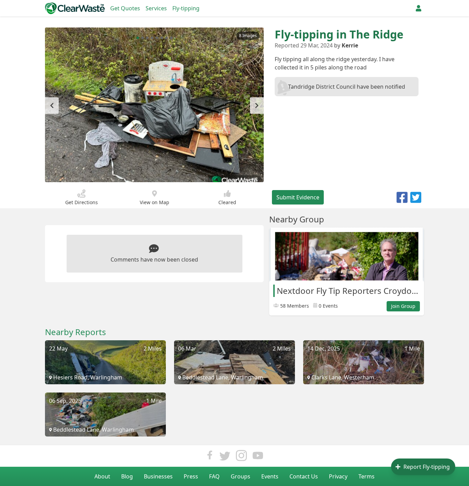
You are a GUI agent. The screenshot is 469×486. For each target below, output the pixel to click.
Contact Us (303, 476)
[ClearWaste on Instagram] (241, 457)
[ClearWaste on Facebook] (210, 457)
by (346, 45)
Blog (127, 476)
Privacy (338, 476)
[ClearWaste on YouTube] (257, 457)
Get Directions (81, 202)
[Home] (75, 8)
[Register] (418, 8)
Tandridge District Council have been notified (346, 86)
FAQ (214, 476)
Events (269, 476)
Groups (240, 476)
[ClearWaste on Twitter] (224, 457)
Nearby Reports (75, 332)
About (102, 476)
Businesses (158, 476)
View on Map (154, 202)
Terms (366, 476)
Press (191, 476)
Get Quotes (125, 8)
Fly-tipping (185, 8)
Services (156, 8)
